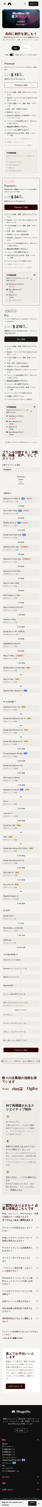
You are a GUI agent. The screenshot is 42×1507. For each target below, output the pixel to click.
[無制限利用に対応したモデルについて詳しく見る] (34, 275)
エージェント (8, 1463)
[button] (21, 1430)
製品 (4, 1439)
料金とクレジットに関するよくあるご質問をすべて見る (21, 1061)
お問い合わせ (14, 1386)
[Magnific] (21, 1412)
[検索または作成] (25, 4)
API (3, 1465)
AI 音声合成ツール (8, 1454)
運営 (4, 1483)
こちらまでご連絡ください (13, 1338)
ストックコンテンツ (9, 1457)
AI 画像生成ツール (8, 1449)
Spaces (5, 1444)
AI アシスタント (8, 1446)
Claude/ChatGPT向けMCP (13, 1460)
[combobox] (21, 469)
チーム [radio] (25, 48)
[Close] (39, 1503)
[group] (21, 48)
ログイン (33, 4)
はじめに (5, 1476)
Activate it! (32, 1503)
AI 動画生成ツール (8, 1452)
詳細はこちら (16, 1189)
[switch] (12, 55)
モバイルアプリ (7, 1468)
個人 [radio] (15, 48)
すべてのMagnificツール (10, 1471)
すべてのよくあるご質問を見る (16, 1219)
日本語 (21, 1430)
